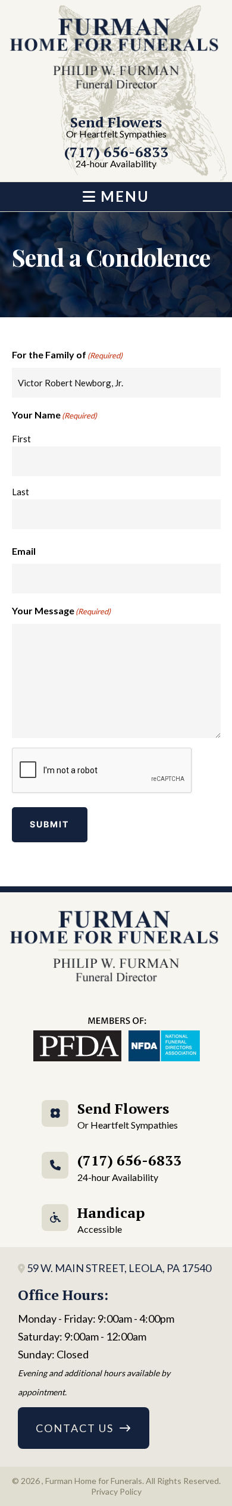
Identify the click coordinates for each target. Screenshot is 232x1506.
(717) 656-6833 (116, 157)
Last (20, 491)
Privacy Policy (116, 1491)
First (21, 438)
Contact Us (75, 1428)
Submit (50, 824)
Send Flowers (116, 127)
